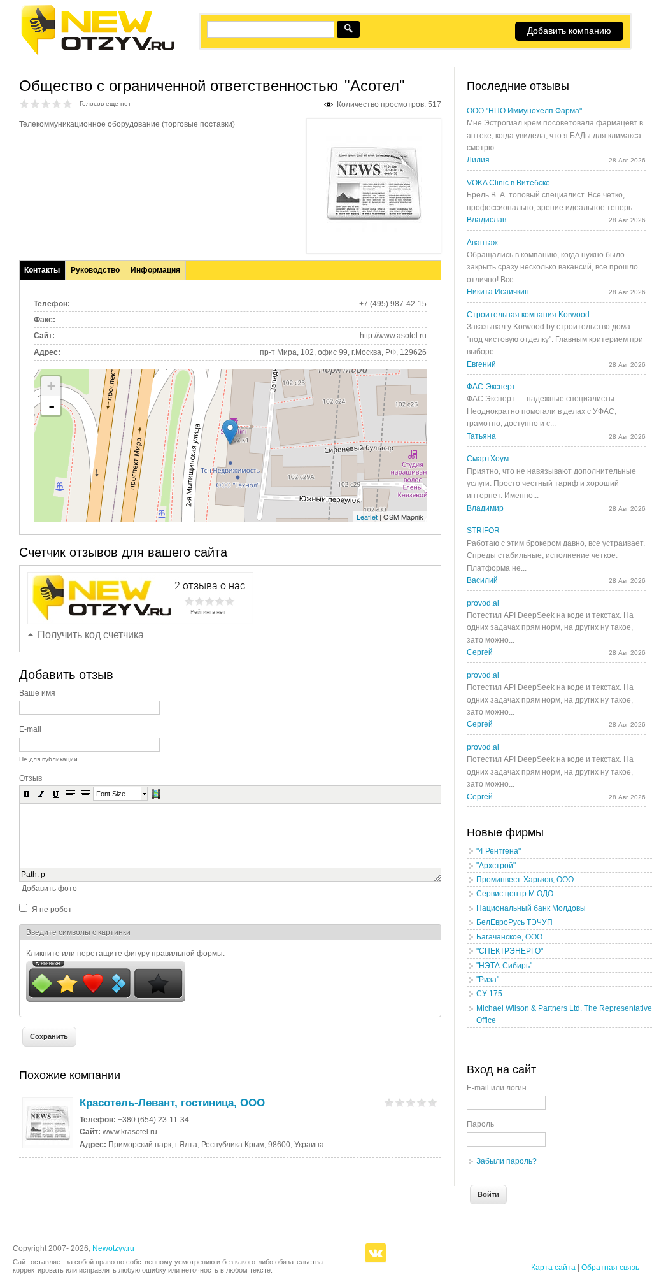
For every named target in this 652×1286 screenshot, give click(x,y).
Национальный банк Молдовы (531, 908)
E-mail (30, 729)
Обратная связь (610, 1267)
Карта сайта (553, 1267)
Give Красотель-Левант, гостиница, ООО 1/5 (389, 1102)
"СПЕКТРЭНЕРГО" (509, 951)
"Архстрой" (496, 865)
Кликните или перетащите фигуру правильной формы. (125, 953)
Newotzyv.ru (113, 1248)
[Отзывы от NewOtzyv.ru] (97, 53)
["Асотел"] (374, 229)
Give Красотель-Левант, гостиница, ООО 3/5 (411, 1102)
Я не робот (52, 909)
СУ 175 (489, 993)
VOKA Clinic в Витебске (508, 182)
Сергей (480, 652)
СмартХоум (488, 458)
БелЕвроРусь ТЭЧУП (514, 922)
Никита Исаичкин (498, 291)
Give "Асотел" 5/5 (67, 103)
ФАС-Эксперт (491, 386)
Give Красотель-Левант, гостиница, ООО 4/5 (421, 1102)
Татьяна (481, 436)
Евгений (481, 364)
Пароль (480, 1124)
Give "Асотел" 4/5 (57, 103)
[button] (27, 794)
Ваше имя (37, 693)
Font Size (110, 793)
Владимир (485, 508)
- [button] (51, 406)
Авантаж (482, 242)
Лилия (478, 159)
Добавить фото (49, 888)
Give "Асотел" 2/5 (35, 103)
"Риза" (487, 979)
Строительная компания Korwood (528, 314)
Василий (482, 580)
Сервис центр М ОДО (514, 893)
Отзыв (30, 778)
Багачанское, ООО (509, 936)
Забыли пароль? (506, 1161)
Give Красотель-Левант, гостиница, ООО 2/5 (400, 1102)
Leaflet (367, 516)
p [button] (43, 874)
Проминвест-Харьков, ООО (525, 879)
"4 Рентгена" (498, 851)
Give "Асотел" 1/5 (24, 103)
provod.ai (483, 603)
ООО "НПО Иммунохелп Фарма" (524, 110)
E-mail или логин (497, 1087)
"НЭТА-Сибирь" (504, 965)
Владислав (486, 219)
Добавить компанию (569, 30)
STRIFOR (483, 530)
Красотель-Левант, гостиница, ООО (172, 1103)
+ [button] (51, 386)
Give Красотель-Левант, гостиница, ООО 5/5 (432, 1102)
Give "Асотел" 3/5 (46, 103)
